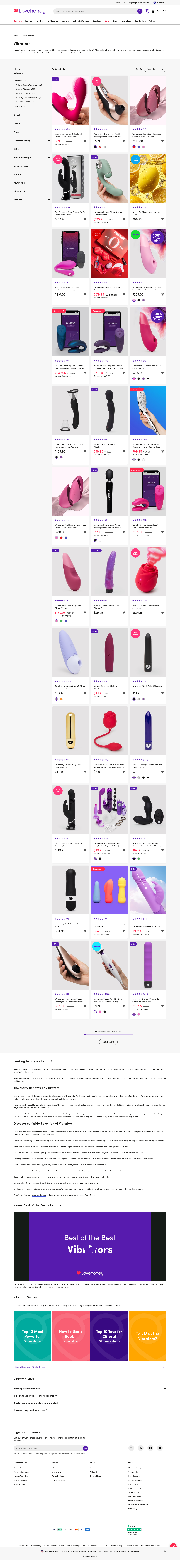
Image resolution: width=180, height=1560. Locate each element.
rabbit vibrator (38, 1146)
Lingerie (65, 20)
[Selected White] (143, 459)
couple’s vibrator (39, 1195)
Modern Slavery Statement (138, 1504)
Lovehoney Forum (58, 1480)
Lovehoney (90, 27)
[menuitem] (18, 20)
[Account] (153, 11)
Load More (108, 1041)
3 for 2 (95, 550)
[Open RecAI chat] (173, 1546)
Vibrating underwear (22, 1158)
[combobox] (98, 11)
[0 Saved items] (158, 11)
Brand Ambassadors (135, 1500)
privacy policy (80, 1453)
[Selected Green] (61, 620)
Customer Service (22, 1462)
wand (44, 1189)
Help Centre (18, 1468)
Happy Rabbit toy (102, 1177)
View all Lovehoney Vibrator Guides (30, 1367)
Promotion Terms (134, 1488)
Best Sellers (140, 20)
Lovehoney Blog (57, 1472)
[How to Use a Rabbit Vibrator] (71, 1336)
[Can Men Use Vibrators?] (147, 1336)
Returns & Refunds (20, 1480)
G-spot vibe (45, 1183)
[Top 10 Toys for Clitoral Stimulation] (109, 1336)
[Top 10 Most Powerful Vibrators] (32, 1336)
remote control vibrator (76, 1152)
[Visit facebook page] (131, 1448)
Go (85, 1448)
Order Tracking (19, 1484)
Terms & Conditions (135, 1480)
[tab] (32, 75)
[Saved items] (85, 141)
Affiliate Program (134, 1496)
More (130, 1462)
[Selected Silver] (104, 146)
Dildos (115, 20)
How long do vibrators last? (27, 1388)
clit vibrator (20, 1164)
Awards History (133, 1472)
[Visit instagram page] (150, 1448)
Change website (90, 1556)
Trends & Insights (58, 1476)
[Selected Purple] (143, 300)
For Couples (52, 20)
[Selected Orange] (61, 699)
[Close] (165, 1551)
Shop (92, 1462)
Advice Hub (56, 1468)
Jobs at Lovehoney (134, 1476)
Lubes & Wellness (81, 20)
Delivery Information (21, 1472)
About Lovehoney (134, 1468)
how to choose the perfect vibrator (81, 53)
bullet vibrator (58, 1140)
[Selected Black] (95, 146)
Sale (107, 20)
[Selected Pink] (143, 146)
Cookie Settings (133, 1492)
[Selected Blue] (138, 146)
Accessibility (132, 1509)
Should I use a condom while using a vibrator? (36, 1402)
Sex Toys (18, 20)
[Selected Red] (100, 146)
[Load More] (148, 300)
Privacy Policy (133, 1484)
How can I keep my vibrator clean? (30, 1410)
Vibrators (126, 20)
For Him (39, 20)
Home (16, 35)
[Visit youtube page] (160, 1448)
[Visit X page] (141, 1448)
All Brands (93, 1472)
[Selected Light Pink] (134, 300)
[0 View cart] (164, 11)
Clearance (58, 311)
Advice (152, 20)
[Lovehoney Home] (29, 10)
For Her (28, 20)
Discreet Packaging (21, 1476)
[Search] (139, 11)
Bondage (97, 20)
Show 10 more (19, 106)
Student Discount (96, 1476)
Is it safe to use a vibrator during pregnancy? (36, 1395)
